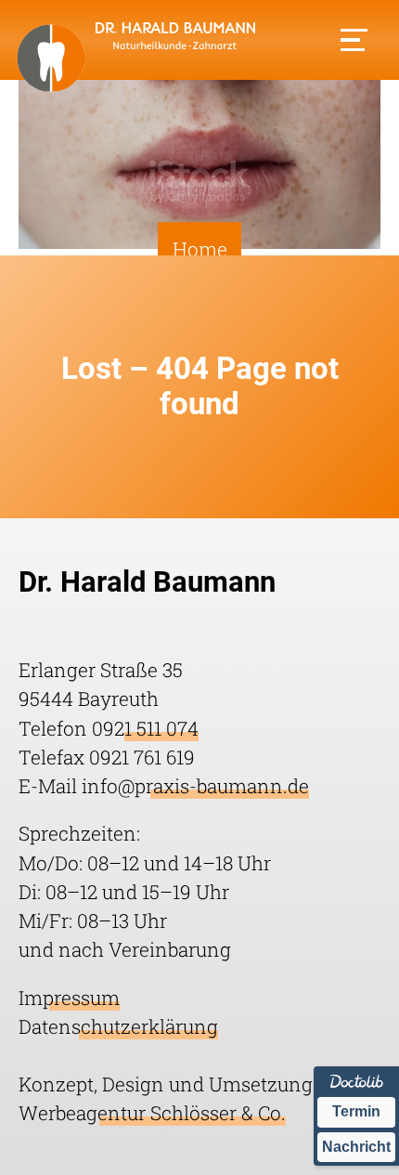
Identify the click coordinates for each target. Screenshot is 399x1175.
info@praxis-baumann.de (195, 786)
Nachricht (356, 1147)
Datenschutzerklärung (118, 1026)
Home (200, 249)
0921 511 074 (145, 728)
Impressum (69, 998)
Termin (356, 1111)
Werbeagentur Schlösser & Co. (152, 1113)
